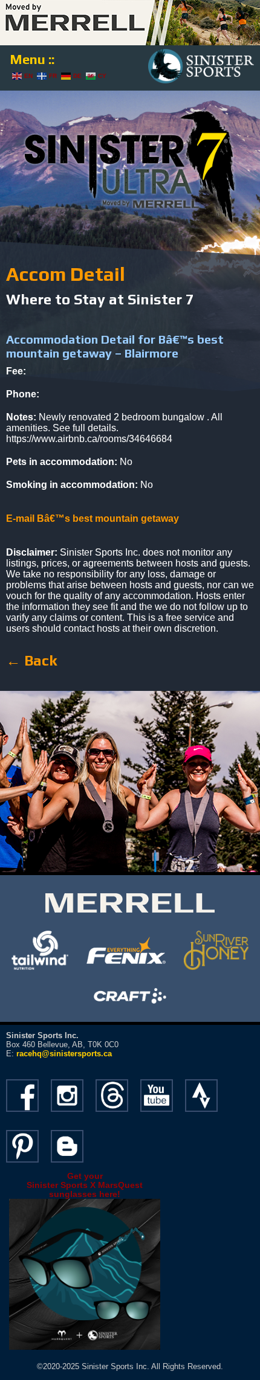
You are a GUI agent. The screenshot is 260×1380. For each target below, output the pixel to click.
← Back (31, 660)
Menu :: (32, 59)
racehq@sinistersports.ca (64, 1053)
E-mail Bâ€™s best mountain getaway (92, 518)
